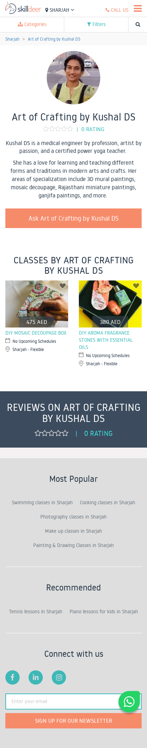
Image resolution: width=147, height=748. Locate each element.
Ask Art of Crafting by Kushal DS (74, 218)
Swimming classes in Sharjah (42, 502)
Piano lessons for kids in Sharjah (104, 611)
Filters (98, 24)
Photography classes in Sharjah (73, 517)
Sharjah (59, 10)
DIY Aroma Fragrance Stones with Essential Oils (106, 340)
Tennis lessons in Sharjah (35, 611)
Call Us (119, 10)
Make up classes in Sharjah (73, 531)
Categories (34, 24)
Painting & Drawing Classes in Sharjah (73, 545)
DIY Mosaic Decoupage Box (35, 333)
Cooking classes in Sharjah (107, 502)
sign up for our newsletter (73, 720)
